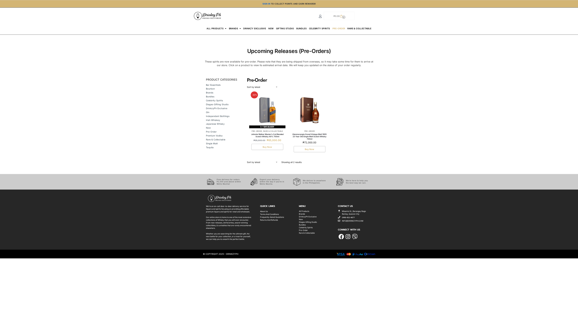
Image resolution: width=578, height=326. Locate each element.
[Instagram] (348, 236)
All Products (215, 28)
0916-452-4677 (348, 217)
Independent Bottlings (218, 116)
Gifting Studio (285, 28)
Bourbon (210, 88)
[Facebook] (341, 236)
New (271, 28)
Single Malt (212, 143)
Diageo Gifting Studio (217, 104)
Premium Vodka (214, 135)
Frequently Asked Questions (272, 217)
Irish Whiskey (213, 120)
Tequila (210, 147)
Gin (207, 112)
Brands (233, 28)
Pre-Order (338, 28)
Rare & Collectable (359, 28)
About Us (264, 211)
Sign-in (266, 3)
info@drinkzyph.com (352, 221)
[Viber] (354, 236)
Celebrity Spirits (319, 28)
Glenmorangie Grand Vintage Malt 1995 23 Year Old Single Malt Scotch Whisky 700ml (309, 136)
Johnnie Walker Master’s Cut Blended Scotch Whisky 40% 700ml (267, 135)
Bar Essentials (213, 85)
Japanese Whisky (215, 124)
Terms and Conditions (269, 214)
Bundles (301, 28)
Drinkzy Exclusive (254, 28)
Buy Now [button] (267, 147)
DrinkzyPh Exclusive (216, 108)
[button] (339, 16)
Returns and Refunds (269, 220)
